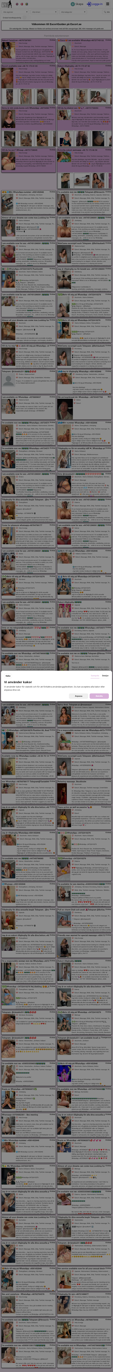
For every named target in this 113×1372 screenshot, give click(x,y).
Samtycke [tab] (95, 676)
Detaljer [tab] (105, 676)
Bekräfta (99, 696)
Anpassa (78, 696)
